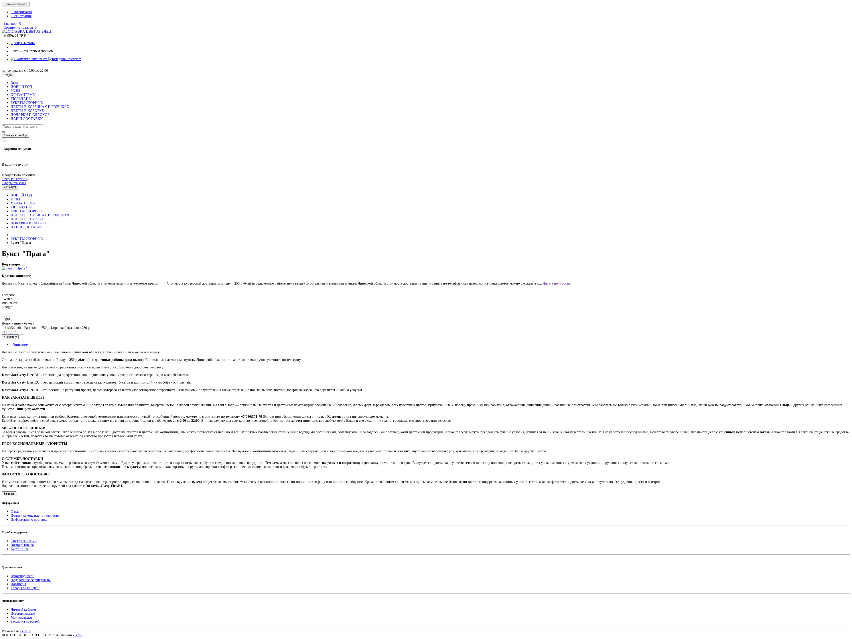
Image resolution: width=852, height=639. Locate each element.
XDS (78, 635)
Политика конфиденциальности (35, 515)
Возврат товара (22, 545)
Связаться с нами (24, 541)
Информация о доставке (29, 519)
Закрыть (9, 493)
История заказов (23, 613)
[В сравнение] (8, 316)
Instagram (73, 59)
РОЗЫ (15, 91)
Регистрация (21, 16)
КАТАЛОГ (10, 187)
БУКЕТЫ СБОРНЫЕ (27, 103)
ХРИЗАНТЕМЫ (23, 95)
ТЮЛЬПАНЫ (21, 99)
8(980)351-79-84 (23, 43)
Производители (22, 576)
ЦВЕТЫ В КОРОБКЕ (27, 111)
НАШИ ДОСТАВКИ (27, 119)
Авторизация (21, 12)
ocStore (25, 631)
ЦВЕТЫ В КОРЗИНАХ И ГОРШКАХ (40, 107)
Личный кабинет (23, 609)
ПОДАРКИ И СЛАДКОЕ (30, 115)
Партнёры (18, 584)
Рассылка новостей (25, 621)
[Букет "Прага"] (14, 268)
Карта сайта (20, 549)
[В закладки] (3, 316)
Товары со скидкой (25, 588)
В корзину (10, 336)
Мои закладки (21, 617)
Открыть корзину (15, 179)
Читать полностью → (559, 283)
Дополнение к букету (18, 323)
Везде (15, 83)
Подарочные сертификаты (31, 580)
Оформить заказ (14, 183)
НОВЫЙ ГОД (21, 87)
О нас (15, 511)
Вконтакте (39, 59)
